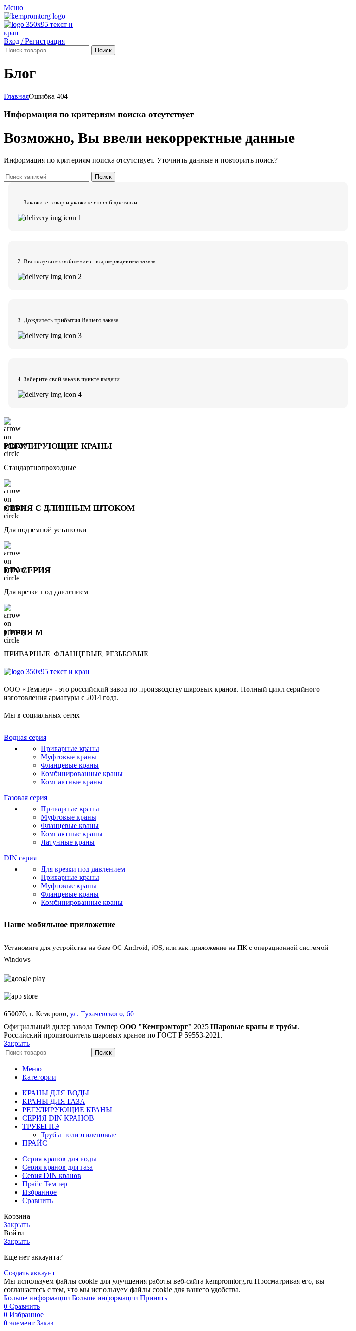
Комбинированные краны (82, 773)
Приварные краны (70, 748)
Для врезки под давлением (83, 869)
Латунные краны (68, 842)
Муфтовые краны (68, 757)
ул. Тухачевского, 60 (102, 1014)
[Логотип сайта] (34, 16)
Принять (153, 1298)
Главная (16, 96)
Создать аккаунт (29, 1273)
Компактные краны (71, 782)
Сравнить (37, 1200)
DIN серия (20, 858)
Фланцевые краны (70, 765)
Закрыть (17, 1043)
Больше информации (71, 1298)
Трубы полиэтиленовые (78, 1135)
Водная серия (25, 737)
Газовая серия (25, 798)
